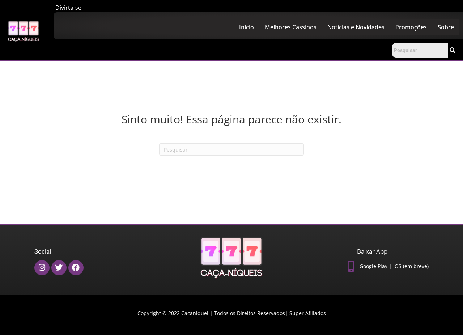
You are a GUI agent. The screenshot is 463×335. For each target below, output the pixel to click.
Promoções (411, 27)
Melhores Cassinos (291, 27)
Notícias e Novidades (356, 27)
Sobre (446, 27)
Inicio (246, 27)
